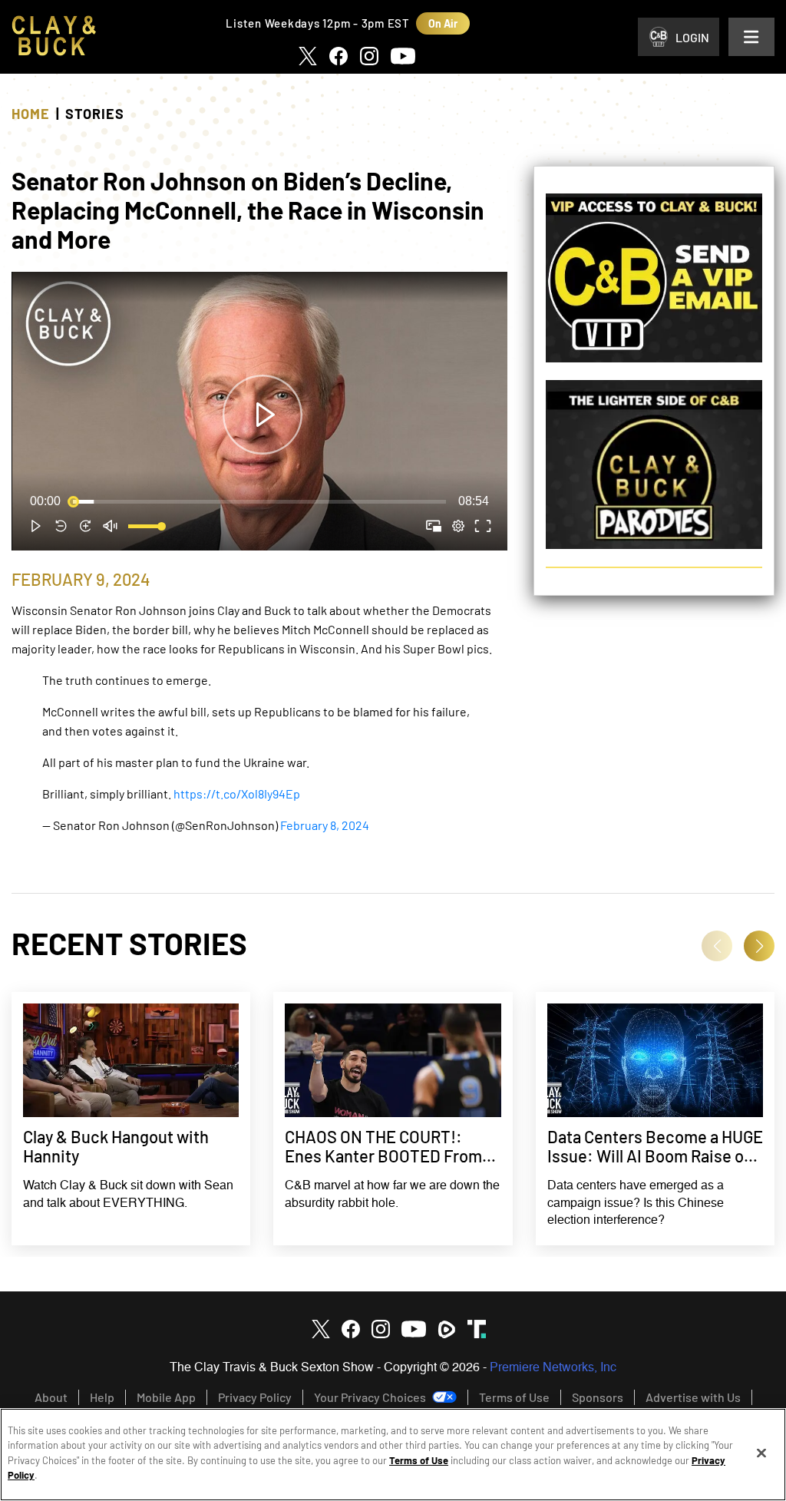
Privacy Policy (255, 1397)
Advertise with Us (693, 1397)
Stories (94, 113)
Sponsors (597, 1397)
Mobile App (166, 1397)
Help (102, 1397)
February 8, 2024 (324, 825)
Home (31, 113)
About (51, 1397)
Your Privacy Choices (370, 1397)
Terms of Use (514, 1397)
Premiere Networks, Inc (553, 1368)
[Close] (761, 1453)
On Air (442, 23)
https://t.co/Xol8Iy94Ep (236, 793)
